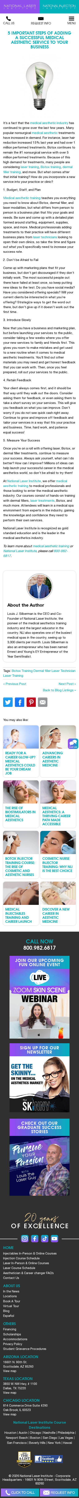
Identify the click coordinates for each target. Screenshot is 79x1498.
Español (8, 1315)
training (23, 486)
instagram (24, 1238)
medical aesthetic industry (49, 123)
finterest (31, 702)
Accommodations (15, 1339)
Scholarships (12, 1334)
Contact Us (11, 1278)
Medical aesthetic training (21, 198)
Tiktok (44, 1238)
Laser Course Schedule (19, 1268)
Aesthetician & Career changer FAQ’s (28, 1273)
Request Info (41, 23)
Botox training (51, 167)
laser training (30, 167)
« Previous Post (14, 684)
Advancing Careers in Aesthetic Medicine (52, 759)
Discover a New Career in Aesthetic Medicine (56, 915)
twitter (8, 702)
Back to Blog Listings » (59, 690)
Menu (71, 23)
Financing (9, 1329)
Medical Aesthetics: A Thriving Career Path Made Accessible (56, 816)
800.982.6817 (39, 947)
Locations (10, 1296)
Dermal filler (42, 671)
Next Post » (67, 684)
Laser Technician (63, 671)
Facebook (34, 1238)
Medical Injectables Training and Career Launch (18, 915)
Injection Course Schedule (21, 1258)
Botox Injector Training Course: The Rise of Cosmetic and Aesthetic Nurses (20, 866)
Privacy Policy (12, 1344)
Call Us (8, 23)
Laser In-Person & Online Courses (26, 1263)
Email (42, 702)
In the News (11, 1291)
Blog (6, 1311)
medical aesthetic (45, 133)
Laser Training (13, 675)
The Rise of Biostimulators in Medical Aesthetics (20, 814)
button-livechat (73, 743)
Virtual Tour (11, 1306)
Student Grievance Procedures (24, 1349)
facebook (19, 702)
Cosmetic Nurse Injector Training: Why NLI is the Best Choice (57, 864)
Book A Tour (11, 1301)
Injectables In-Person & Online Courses (30, 1253)
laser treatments (42, 500)
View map (9, 1371)
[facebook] (48, 1459)
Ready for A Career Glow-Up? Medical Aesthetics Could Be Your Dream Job (20, 763)
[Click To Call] (20, 1492)
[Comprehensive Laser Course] (20, 6)
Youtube (54, 1238)
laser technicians (45, 237)
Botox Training (22, 671)
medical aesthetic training (51, 546)
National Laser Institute (24, 481)
